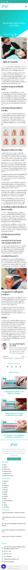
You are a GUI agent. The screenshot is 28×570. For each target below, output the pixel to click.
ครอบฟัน (3, 202)
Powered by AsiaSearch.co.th (14, 568)
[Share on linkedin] (11, 366)
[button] (26, 6)
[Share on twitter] (16, 366)
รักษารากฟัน (4, 66)
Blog (15, 36)
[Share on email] (20, 366)
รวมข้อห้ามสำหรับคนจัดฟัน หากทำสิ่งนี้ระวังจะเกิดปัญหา (13, 512)
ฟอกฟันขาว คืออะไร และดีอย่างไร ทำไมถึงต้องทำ (12, 536)
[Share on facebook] (7, 366)
